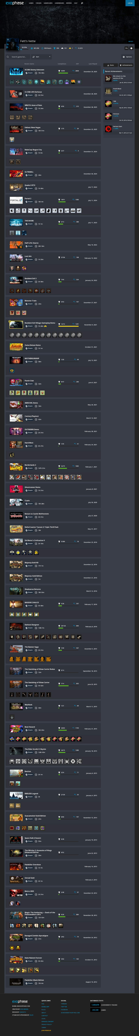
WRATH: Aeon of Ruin (33, 105)
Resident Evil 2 (30, 278)
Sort (37, 57)
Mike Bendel (24, 1009)
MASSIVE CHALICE (32, 602)
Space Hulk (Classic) (33, 838)
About (44, 1013)
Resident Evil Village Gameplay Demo (40, 323)
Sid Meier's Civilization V (35, 540)
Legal (43, 1018)
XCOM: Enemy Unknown (34, 70)
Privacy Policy (47, 1024)
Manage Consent (48, 1021)
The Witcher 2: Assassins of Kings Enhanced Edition (38, 851)
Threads (64, 1004)
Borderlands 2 (30, 465)
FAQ (43, 1004)
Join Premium (46, 1030)
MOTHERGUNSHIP (32, 358)
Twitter (64, 1007)
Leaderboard (59, 3)
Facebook (64, 1010)
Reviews (69, 3)
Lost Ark (28, 256)
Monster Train (30, 301)
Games (31, 3)
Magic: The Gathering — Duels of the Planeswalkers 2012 (40, 913)
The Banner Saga (32, 647)
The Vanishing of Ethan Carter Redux (40, 669)
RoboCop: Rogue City (33, 150)
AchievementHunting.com (70, 1013)
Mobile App (45, 1007)
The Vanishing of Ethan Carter (37, 682)
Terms (44, 1027)
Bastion (28, 771)
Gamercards (48, 3)
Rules (44, 1010)
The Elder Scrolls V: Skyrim (35, 749)
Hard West (29, 443)
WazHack (28, 705)
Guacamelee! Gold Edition (35, 816)
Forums (38, 3)
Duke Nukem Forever (33, 958)
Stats (112, 65)
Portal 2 (28, 198)
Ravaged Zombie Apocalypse (36, 936)
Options (129, 57)
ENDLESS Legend (31, 793)
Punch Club (29, 381)
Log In (130, 3)
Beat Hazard (30, 727)
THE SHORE (29, 221)
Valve (31, 1015)
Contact (45, 1016)
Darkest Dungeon (32, 625)
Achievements (127, 65)
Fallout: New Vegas (32, 127)
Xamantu (22, 1012)
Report (131, 41)
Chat (76, 3)
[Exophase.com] (16, 3)
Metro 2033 (29, 891)
